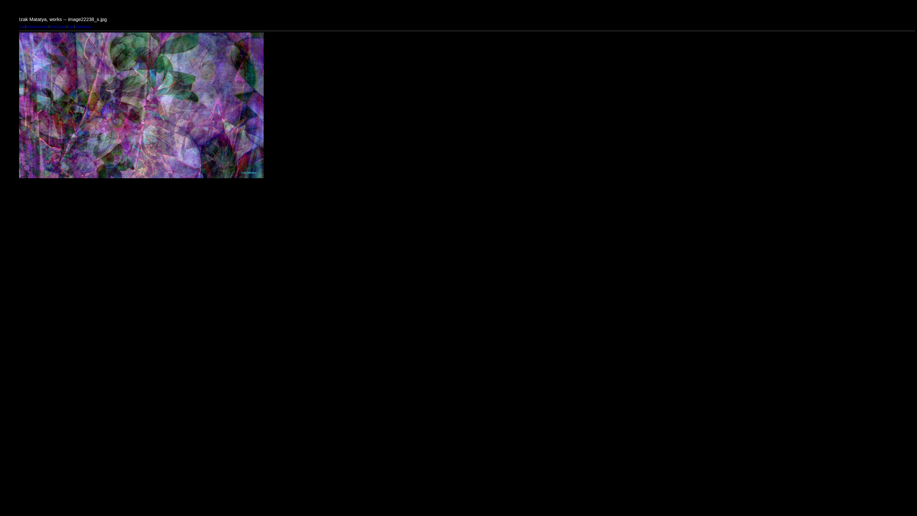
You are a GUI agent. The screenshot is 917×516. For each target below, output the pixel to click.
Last (71, 26)
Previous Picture (37, 26)
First (22, 26)
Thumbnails (83, 26)
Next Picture (58, 26)
